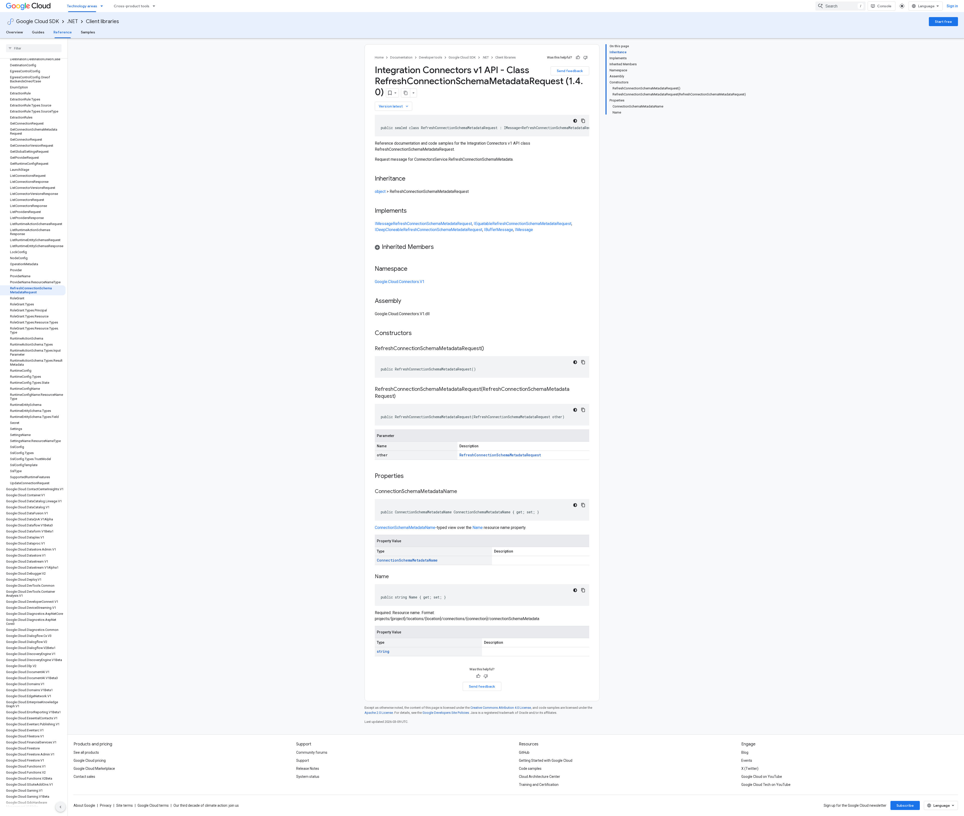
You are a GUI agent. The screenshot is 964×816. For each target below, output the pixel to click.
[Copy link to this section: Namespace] (412, 269)
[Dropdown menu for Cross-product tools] (155, 6)
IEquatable (483, 223)
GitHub (524, 752)
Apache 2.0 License (379, 713)
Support (302, 760)
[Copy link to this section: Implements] (412, 211)
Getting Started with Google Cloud (545, 760)
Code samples (530, 769)
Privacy (105, 805)
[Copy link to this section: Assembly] (406, 301)
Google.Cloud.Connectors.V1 (400, 281)
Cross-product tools (131, 6)
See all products (86, 752)
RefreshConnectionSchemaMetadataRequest (432, 223)
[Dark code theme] (575, 121)
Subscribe (905, 805)
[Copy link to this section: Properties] (410, 476)
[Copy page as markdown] (405, 93)
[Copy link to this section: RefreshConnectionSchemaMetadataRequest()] (489, 349)
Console (884, 6)
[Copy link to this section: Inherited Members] (439, 247)
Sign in (952, 6)
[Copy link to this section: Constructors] (418, 334)
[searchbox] (34, 48)
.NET (72, 21)
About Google (84, 805)
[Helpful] (578, 57)
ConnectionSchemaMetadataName (405, 527)
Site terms (124, 805)
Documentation (401, 57)
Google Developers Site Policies (446, 713)
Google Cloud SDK (37, 21)
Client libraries (102, 21)
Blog (744, 752)
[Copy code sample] (583, 121)
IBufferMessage (498, 229)
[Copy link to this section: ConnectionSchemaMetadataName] (462, 492)
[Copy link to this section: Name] (394, 577)
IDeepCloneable (389, 229)
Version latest (394, 106)
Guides (38, 32)
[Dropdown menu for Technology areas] (103, 6)
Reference (62, 32)
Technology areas (82, 6)
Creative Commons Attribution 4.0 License (500, 708)
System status (307, 777)
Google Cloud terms (153, 805)
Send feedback (570, 71)
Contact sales (84, 777)
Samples (88, 32)
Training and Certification (539, 785)
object (380, 191)
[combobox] (840, 6)
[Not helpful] (585, 57)
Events (746, 760)
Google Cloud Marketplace (94, 769)
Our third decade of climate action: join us (206, 805)
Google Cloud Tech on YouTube (766, 785)
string (383, 651)
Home (379, 57)
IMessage (384, 223)
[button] (482, 248)
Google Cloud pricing (90, 760)
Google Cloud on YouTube (761, 777)
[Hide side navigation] (60, 807)
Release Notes (307, 769)
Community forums (311, 752)
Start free (943, 21)
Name (477, 527)
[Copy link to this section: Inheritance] (410, 179)
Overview (14, 32)
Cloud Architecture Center (539, 777)
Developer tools (430, 57)
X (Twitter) (749, 769)
